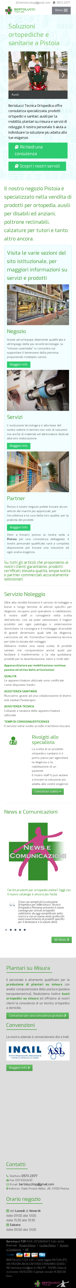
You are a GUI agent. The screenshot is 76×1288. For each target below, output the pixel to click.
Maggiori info (19, 365)
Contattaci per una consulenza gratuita (36, 1016)
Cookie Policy (47, 1245)
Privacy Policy (27, 1245)
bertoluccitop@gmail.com (34, 2)
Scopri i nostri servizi (39, 166)
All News (60, 940)
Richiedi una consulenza (29, 150)
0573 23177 (63, 2)
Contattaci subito (48, 792)
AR (26, 1249)
